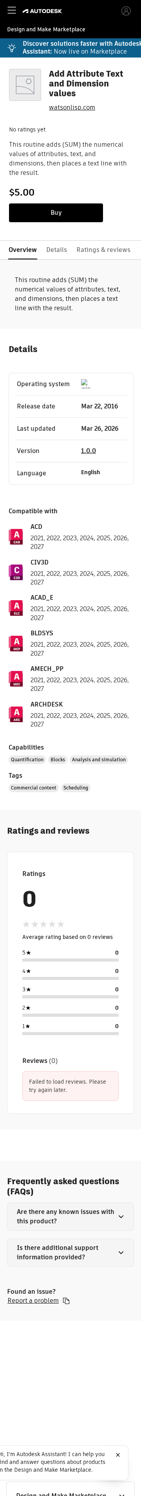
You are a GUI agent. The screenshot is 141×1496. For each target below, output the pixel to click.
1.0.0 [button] (88, 450)
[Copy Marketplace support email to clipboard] (66, 1301)
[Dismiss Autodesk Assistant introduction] (118, 1455)
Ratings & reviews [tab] (103, 249)
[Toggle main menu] (11, 10)
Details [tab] (56, 249)
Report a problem (33, 1300)
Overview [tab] (23, 249)
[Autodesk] (43, 11)
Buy (56, 212)
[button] (70, 1216)
